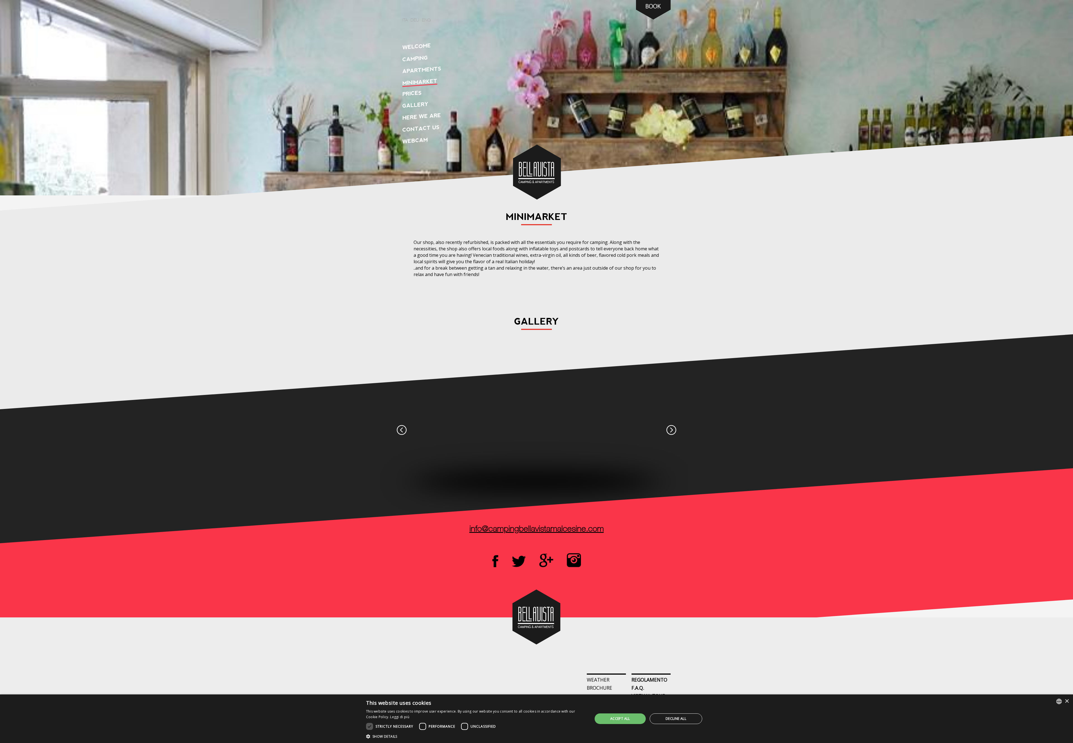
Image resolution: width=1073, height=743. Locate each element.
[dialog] (536, 718)
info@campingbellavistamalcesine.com (536, 529)
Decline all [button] (676, 718)
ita (405, 20)
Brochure (599, 687)
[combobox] (1059, 701)
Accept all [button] (620, 718)
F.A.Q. (638, 687)
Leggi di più (399, 717)
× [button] (1067, 701)
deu (414, 20)
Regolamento (649, 679)
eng (426, 20)
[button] (476, 736)
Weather (598, 679)
